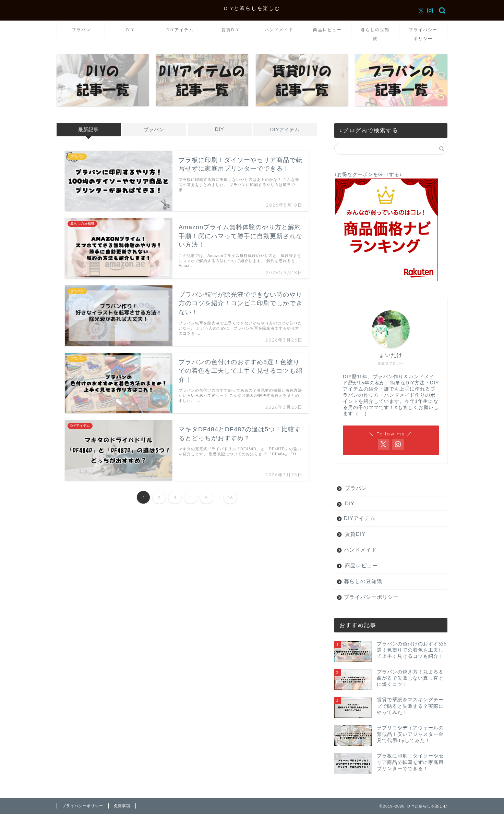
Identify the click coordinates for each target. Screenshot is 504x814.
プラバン (81, 29)
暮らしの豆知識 (375, 32)
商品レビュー (327, 29)
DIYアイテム (180, 29)
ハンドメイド (279, 29)
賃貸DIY (230, 29)
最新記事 (88, 129)
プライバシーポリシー (423, 32)
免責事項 (122, 806)
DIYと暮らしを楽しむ (252, 8)
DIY (130, 29)
